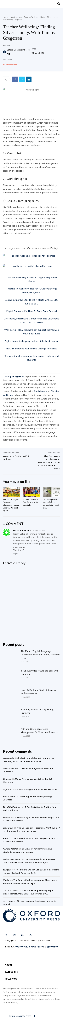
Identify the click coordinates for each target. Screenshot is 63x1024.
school (6, 838)
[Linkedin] (29, 79)
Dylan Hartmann (11, 859)
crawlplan (8, 828)
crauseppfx (8, 758)
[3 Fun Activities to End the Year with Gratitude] (31, 492)
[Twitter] (22, 79)
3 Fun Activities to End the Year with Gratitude (30, 502)
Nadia (6, 880)
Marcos (6, 817)
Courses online (10, 768)
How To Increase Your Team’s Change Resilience (31, 348)
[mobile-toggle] (5, 4)
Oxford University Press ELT (18, 52)
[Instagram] (14, 935)
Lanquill (7, 870)
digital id (7, 789)
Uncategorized (16, 17)
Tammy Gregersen (13, 376)
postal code (9, 796)
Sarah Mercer (41, 391)
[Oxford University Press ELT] (4, 52)
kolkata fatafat (10, 849)
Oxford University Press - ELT (23, 1016)
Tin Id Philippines (11, 807)
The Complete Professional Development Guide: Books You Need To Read (48, 462)
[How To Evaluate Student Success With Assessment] (10, 695)
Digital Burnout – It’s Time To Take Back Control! (31, 311)
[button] (59, 4)
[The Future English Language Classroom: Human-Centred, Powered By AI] (11, 492)
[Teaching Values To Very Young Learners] (10, 715)
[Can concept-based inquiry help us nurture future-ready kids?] (51, 492)
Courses (7, 779)
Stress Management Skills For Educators (37, 789)
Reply (15, 553)
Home (5, 17)
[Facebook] (15, 79)
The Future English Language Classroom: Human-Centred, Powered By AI (11, 505)
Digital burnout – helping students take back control (31, 341)
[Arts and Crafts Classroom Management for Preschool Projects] (10, 734)
